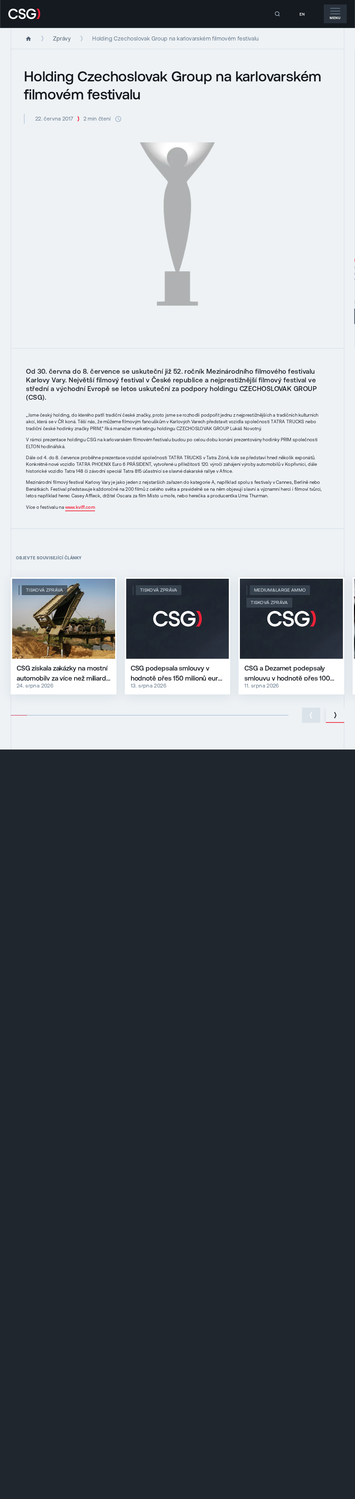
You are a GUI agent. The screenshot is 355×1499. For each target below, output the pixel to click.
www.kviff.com (80, 507)
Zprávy (62, 38)
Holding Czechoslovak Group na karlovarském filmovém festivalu (175, 38)
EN (302, 14)
